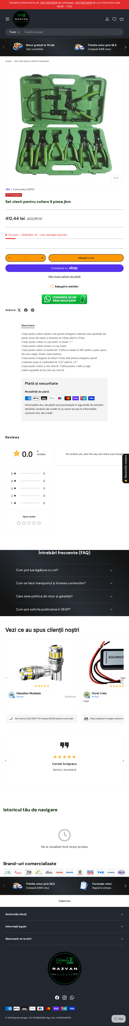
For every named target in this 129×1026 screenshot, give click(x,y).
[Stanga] (6, 761)
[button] (121, 19)
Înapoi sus (64, 900)
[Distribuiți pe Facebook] (26, 310)
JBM (7, 189)
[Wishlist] (114, 19)
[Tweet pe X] (19, 310)
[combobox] (64, 32)
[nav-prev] (6, 678)
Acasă (8, 61)
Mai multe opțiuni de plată (64, 276)
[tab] (28, 325)
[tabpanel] (65, 352)
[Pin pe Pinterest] (32, 310)
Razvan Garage (20, 1017)
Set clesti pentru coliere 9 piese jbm (31, 61)
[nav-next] (123, 678)
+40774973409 (48, 2)
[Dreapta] (123, 761)
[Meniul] (7, 19)
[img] (42, 686)
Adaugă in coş (86, 257)
